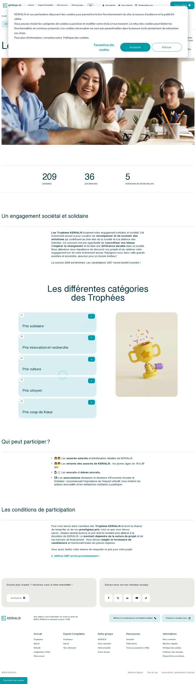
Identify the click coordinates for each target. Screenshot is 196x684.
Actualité (130, 639)
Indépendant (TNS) (42, 651)
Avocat (31, 5)
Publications (131, 643)
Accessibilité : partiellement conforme (178, 672)
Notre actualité (104, 647)
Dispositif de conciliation (173, 656)
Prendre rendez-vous (145, 5)
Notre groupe (77, 5)
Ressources (62, 5)
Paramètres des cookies (104, 47)
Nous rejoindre (104, 643)
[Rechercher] (90, 5)
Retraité (37, 647)
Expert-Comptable (45, 5)
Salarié (36, 643)
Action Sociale (104, 651)
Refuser (167, 47)
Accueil (4, 16)
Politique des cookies (172, 647)
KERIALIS (102, 639)
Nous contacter (126, 5)
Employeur (38, 639)
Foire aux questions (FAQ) (137, 647)
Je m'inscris (16, 598)
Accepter (135, 47)
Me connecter (110, 5)
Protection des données (173, 651)
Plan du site (152, 672)
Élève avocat (39, 656)
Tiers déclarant (69, 647)
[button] (57, 322)
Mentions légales (170, 643)
